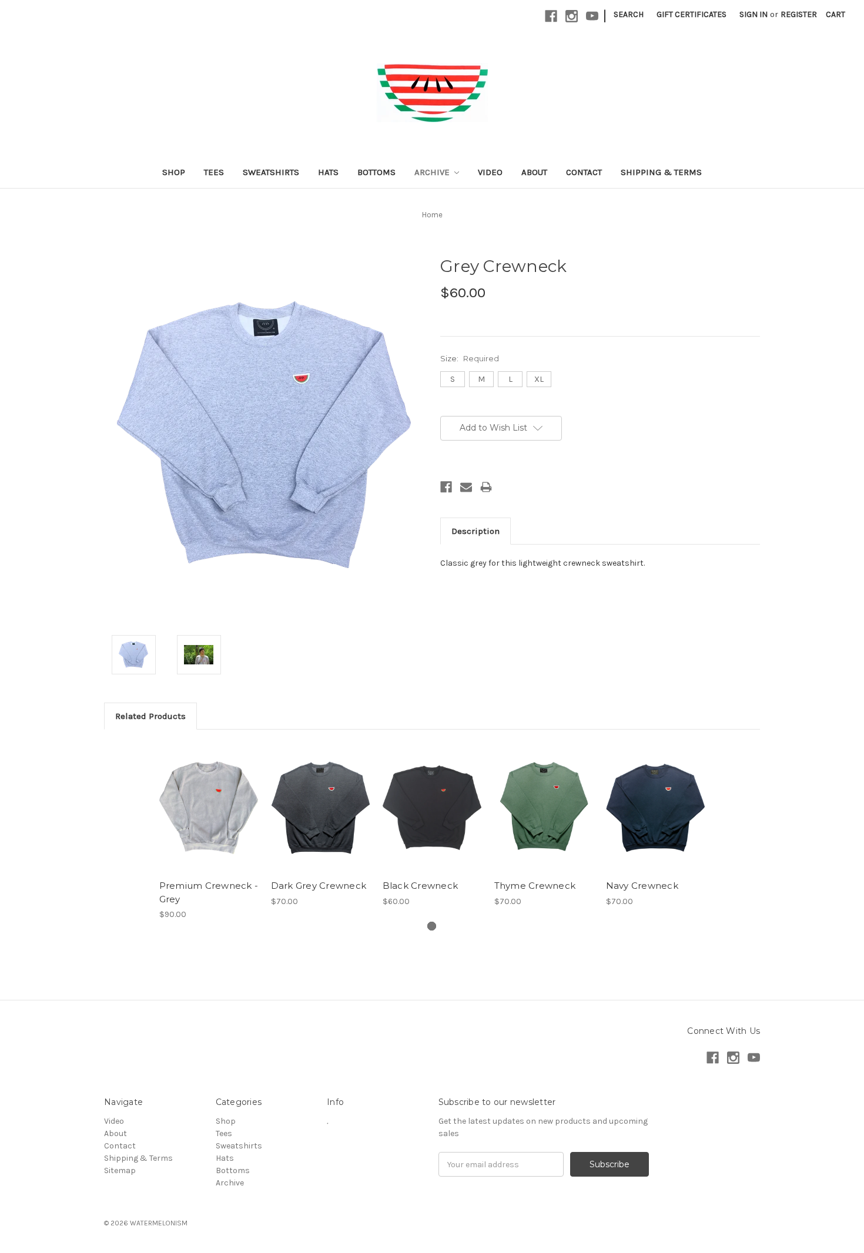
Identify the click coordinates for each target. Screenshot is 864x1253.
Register (799, 14)
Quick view (208, 797)
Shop (173, 172)
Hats (328, 172)
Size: (469, 358)
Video (490, 172)
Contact (584, 172)
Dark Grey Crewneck (319, 885)
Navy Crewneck (642, 885)
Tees (214, 172)
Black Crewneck (420, 885)
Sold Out (209, 817)
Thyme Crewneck (535, 885)
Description (475, 531)
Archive (433, 172)
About (534, 172)
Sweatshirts (271, 172)
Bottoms (376, 172)
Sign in (753, 14)
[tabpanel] (208, 831)
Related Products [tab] (150, 716)
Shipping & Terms (661, 172)
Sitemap (120, 1170)
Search (629, 14)
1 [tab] (431, 926)
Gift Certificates (691, 14)
